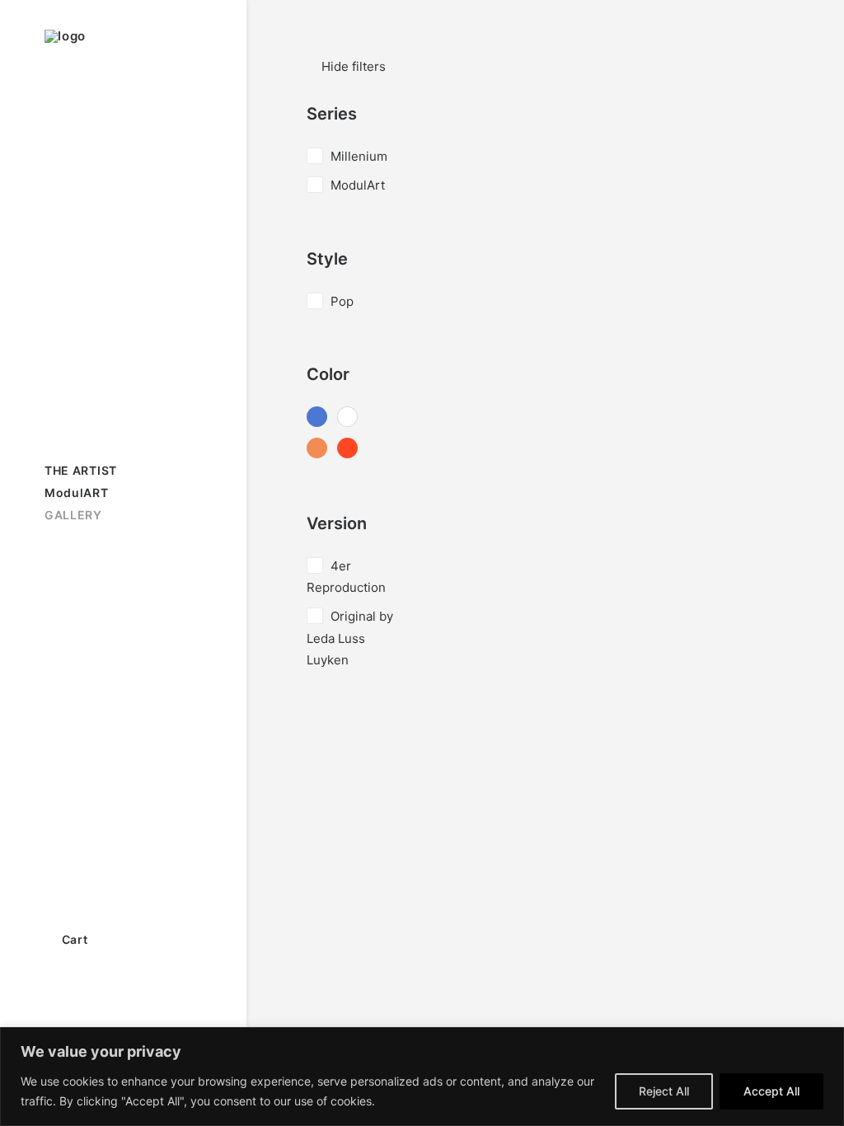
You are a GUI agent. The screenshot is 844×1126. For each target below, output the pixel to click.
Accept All (771, 1091)
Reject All (664, 1091)
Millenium (359, 156)
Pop (342, 301)
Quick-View (765, 123)
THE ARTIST (81, 470)
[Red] (347, 450)
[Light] (347, 418)
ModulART (77, 493)
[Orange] (317, 450)
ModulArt (358, 185)
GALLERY (73, 515)
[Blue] (317, 418)
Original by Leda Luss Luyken (350, 638)
